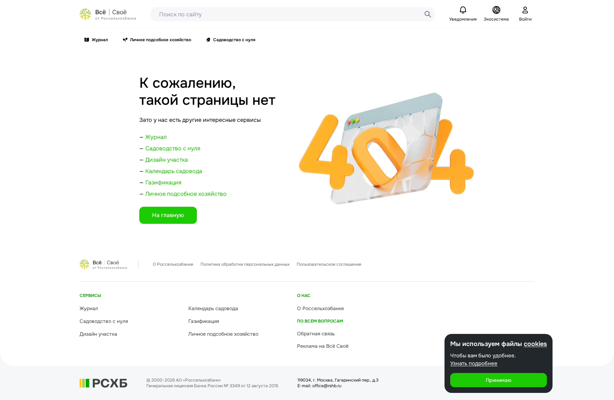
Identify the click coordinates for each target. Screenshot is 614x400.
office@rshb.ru (326, 386)
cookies (535, 344)
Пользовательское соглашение (329, 264)
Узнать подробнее (473, 363)
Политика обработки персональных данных (245, 264)
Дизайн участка (166, 159)
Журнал (100, 40)
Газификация (163, 182)
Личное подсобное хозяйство (160, 40)
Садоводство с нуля (234, 40)
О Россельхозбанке (173, 264)
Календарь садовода (173, 171)
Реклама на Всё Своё (323, 346)
